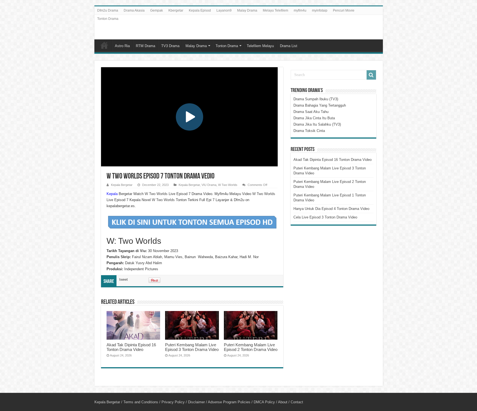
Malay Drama (247, 10)
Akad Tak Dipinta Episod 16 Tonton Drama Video (131, 347)
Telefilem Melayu (260, 46)
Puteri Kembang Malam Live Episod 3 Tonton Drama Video (192, 347)
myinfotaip (319, 10)
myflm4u (300, 10)
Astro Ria (122, 46)
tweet (123, 279)
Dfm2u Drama (107, 10)
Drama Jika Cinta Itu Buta (314, 118)
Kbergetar (175, 10)
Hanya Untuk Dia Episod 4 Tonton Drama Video (331, 209)
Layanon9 (224, 10)
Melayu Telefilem (275, 10)
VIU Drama (209, 184)
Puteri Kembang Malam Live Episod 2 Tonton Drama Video (250, 347)
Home (104, 45)
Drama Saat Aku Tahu (310, 112)
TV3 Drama (170, 46)
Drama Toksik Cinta (309, 131)
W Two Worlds (227, 184)
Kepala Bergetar (121, 184)
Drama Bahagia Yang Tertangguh (319, 105)
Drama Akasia (134, 10)
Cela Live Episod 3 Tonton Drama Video (325, 217)
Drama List (288, 46)
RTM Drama (145, 46)
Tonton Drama (107, 19)
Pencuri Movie (343, 10)
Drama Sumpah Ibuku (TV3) (315, 99)
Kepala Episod (200, 10)
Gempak (156, 10)
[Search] (371, 75)
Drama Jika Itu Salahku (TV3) (317, 124)
